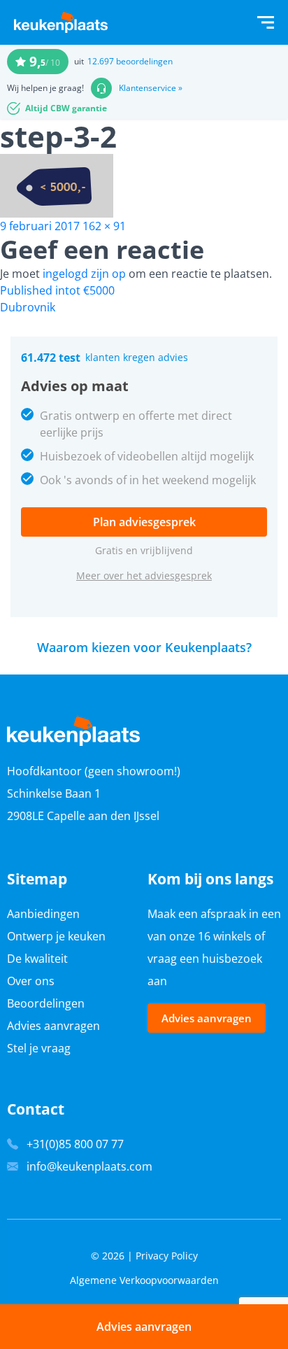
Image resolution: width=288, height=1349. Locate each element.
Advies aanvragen (53, 1026)
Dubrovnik (27, 307)
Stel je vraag (39, 1048)
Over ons (31, 981)
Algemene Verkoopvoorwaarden (144, 1280)
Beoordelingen (46, 1003)
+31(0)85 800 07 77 (75, 1144)
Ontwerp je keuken (56, 936)
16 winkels (225, 936)
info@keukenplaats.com (89, 1166)
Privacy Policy (167, 1255)
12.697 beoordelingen (130, 61)
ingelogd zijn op (84, 273)
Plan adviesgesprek (144, 522)
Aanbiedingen (43, 914)
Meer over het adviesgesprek (144, 575)
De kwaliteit (37, 958)
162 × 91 (104, 226)
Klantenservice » (150, 88)
